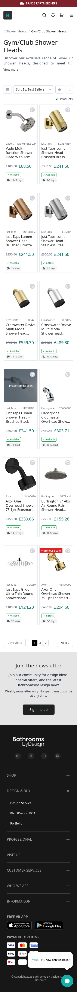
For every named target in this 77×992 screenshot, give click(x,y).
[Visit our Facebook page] (31, 756)
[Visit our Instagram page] (18, 756)
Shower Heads (16, 31)
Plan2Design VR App (24, 813)
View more (10, 69)
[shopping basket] (62, 15)
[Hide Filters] (7, 89)
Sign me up (39, 709)
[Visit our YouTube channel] (44, 756)
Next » (65, 643)
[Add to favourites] (32, 109)
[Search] (44, 15)
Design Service (20, 803)
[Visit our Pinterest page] (57, 756)
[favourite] (53, 15)
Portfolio (16, 823)
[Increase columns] (69, 89)
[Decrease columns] (60, 89)
